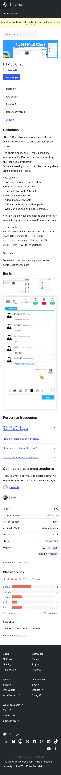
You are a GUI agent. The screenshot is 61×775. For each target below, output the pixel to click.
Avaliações (12, 96)
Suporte (10, 119)
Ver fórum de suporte (14, 635)
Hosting (7, 664)
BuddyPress (11, 720)
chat (43, 548)
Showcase (37, 653)
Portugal (14, 734)
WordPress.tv (12, 695)
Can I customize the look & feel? (20, 457)
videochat (42, 554)
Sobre (6, 653)
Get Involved (39, 679)
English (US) (52, 541)
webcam (53, 554)
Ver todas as (51, 613)
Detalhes (11, 88)
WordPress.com (13, 704)
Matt (7, 710)
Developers (9, 689)
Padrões (36, 669)
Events (36, 684)
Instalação (11, 104)
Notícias (7, 659)
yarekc (13, 497)
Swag (36, 695)
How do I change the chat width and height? (15, 428)
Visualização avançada (15, 562)
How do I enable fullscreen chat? (21, 438)
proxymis (12, 69)
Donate (37, 689)
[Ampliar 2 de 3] (54, 282)
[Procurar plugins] (34, 34)
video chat (52, 548)
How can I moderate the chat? (20, 448)
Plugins (36, 664)
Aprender (8, 679)
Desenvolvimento (15, 111)
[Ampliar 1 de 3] (25, 282)
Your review (9, 613)
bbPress (9, 715)
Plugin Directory (11, 13)
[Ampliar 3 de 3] (54, 299)
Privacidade (9, 669)
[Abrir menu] (56, 4)
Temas (35, 659)
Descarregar (11, 77)
